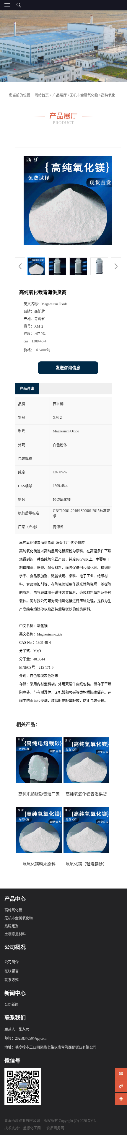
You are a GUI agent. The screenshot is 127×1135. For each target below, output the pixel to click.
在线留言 (11, 971)
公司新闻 (11, 1005)
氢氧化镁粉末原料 (39, 864)
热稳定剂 (11, 926)
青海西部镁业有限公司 (22, 1121)
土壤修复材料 (15, 934)
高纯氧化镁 (13, 910)
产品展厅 (60, 95)
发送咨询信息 (68, 368)
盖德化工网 (32, 1128)
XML (92, 1121)
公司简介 (11, 962)
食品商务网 (55, 1128)
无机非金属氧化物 (84, 95)
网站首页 (42, 95)
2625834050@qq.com (30, 1038)
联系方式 (11, 980)
